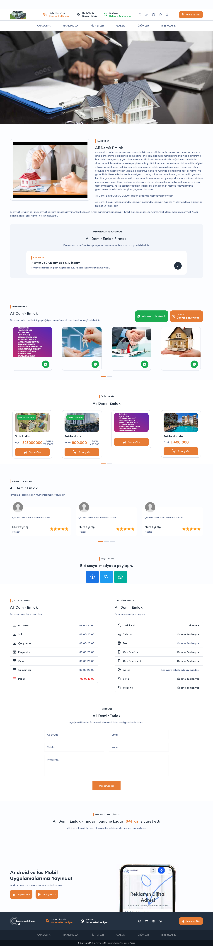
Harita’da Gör (89, 14)
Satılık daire (23, 436)
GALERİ (120, 25)
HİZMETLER (97, 25)
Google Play (49, 894)
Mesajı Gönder (106, 785)
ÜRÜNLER (143, 25)
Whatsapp (120, 14)
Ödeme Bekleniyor (188, 634)
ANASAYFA (44, 25)
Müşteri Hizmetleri (59, 14)
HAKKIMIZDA (70, 25)
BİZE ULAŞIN (168, 25)
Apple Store (23, 894)
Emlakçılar (102, 827)
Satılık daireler (124, 436)
